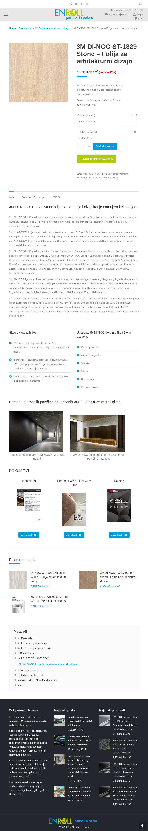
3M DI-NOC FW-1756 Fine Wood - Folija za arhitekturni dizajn (118, 577)
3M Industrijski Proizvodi (30, 675)
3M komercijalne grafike (33, 721)
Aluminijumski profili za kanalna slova (37, 680)
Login (140, 14)
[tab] (11, 195)
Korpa (141, 18)
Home (12, 28)
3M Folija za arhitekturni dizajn (51, 28)
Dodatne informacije (32, 197)
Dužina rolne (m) (87, 121)
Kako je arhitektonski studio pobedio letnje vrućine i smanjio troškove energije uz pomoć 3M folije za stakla (79, 766)
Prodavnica (25, 28)
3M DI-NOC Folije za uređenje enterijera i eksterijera (49, 664)
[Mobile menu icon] (6, 14)
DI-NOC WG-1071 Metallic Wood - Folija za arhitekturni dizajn (49, 577)
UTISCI (56, 197)
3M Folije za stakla (27, 670)
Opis (11, 197)
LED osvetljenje (25, 653)
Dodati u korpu (105, 146)
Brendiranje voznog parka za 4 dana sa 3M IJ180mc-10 (80, 721)
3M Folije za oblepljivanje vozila (34, 648)
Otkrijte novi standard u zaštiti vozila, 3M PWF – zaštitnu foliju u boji (80, 740)
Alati (19, 685)
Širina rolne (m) (86, 115)
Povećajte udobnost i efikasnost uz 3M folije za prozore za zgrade (79, 791)
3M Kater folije (24, 638)
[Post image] (59, 720)
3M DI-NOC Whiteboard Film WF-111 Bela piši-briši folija (49, 598)
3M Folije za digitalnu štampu (32, 643)
